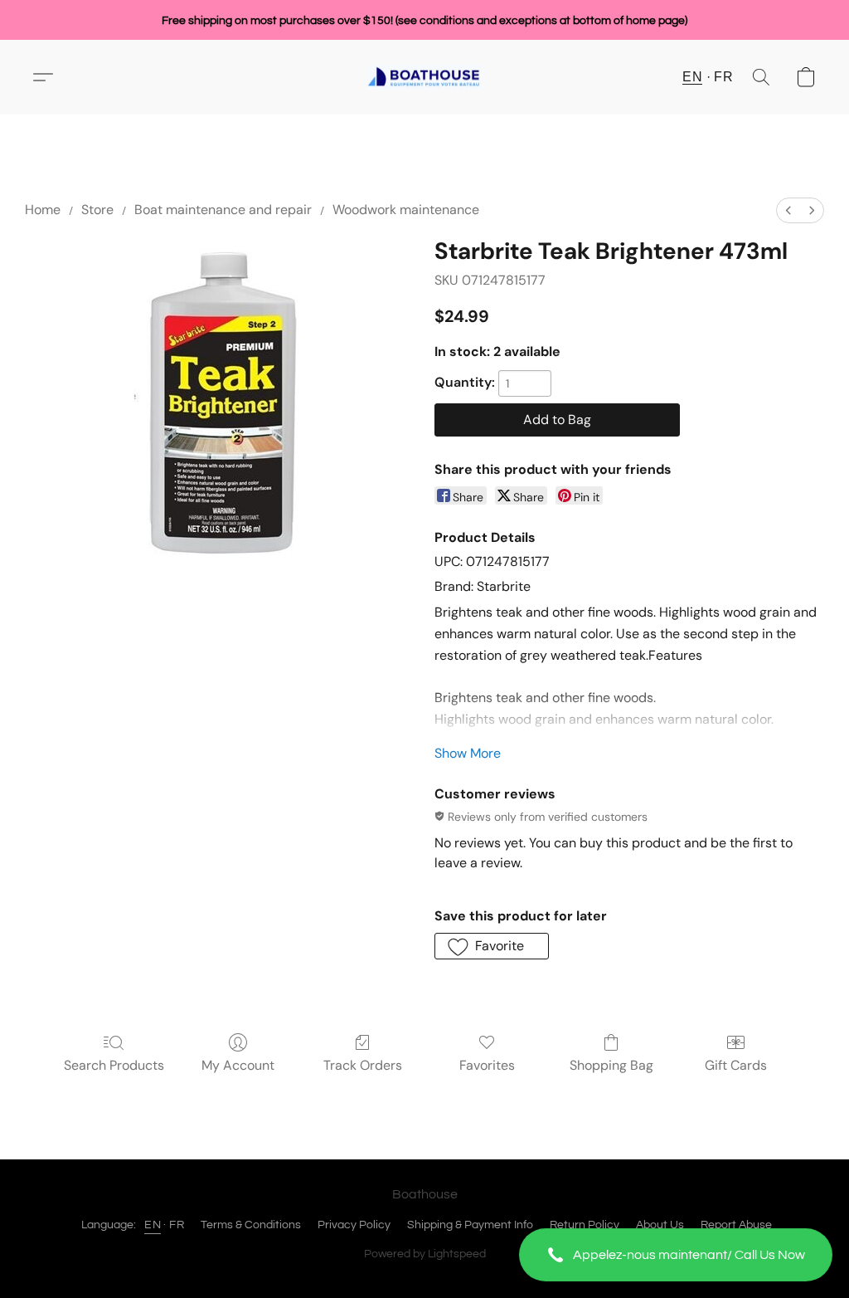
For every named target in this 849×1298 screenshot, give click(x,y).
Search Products (114, 1065)
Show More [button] (467, 753)
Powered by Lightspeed (425, 1254)
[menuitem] (788, 210)
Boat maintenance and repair (223, 209)
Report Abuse (736, 1225)
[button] (675, 1254)
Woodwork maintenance (405, 209)
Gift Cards (736, 1065)
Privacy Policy (354, 1225)
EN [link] (152, 1225)
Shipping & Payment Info (470, 1225)
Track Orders (362, 1065)
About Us (660, 1225)
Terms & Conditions (251, 1225)
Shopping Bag (611, 1065)
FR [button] (723, 77)
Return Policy (584, 1225)
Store (97, 209)
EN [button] (692, 77)
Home (43, 209)
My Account (237, 1065)
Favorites (487, 1065)
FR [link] (176, 1225)
